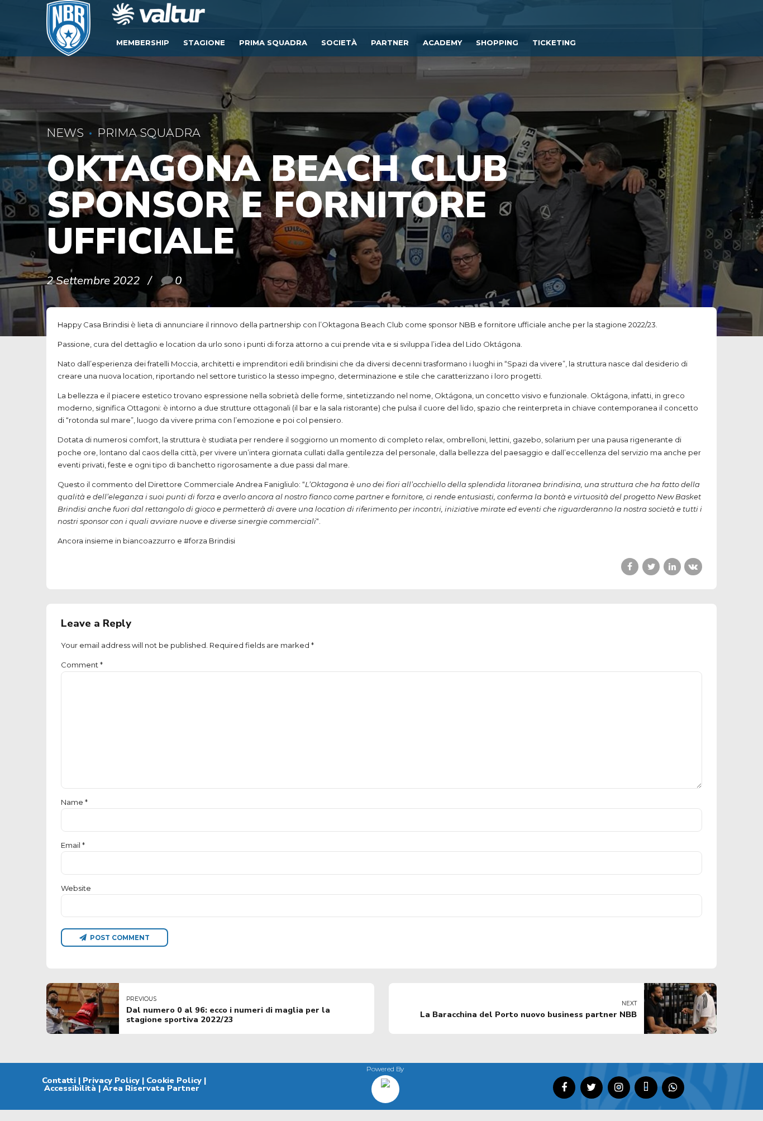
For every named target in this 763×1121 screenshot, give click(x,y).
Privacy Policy (111, 1080)
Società (339, 42)
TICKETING (554, 42)
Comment (82, 664)
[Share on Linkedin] (672, 566)
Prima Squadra (273, 42)
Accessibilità (70, 1088)
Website (76, 888)
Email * (73, 845)
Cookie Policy (174, 1080)
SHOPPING (497, 42)
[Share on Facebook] (629, 566)
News (65, 133)
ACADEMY (442, 42)
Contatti (59, 1080)
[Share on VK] (693, 566)
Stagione (204, 42)
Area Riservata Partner (151, 1088)
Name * (74, 802)
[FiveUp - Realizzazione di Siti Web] (385, 1085)
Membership (142, 42)
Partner (390, 42)
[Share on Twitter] (651, 566)
